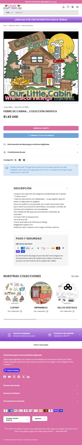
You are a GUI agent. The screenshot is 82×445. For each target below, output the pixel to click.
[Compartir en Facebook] (20, 160)
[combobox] (41, 12)
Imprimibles (41, 307)
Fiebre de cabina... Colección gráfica (21, 25)
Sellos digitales (67, 307)
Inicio (5, 25)
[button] (72, 7)
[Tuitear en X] (15, 160)
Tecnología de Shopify (30, 440)
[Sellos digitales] (67, 293)
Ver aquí (53, 2)
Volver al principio (41, 345)
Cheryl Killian (8, 107)
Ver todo (75, 276)
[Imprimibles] (41, 293)
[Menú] (77, 7)
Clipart (14, 307)
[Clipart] (15, 293)
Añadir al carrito (41, 128)
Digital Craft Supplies (15, 440)
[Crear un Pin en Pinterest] (24, 160)
